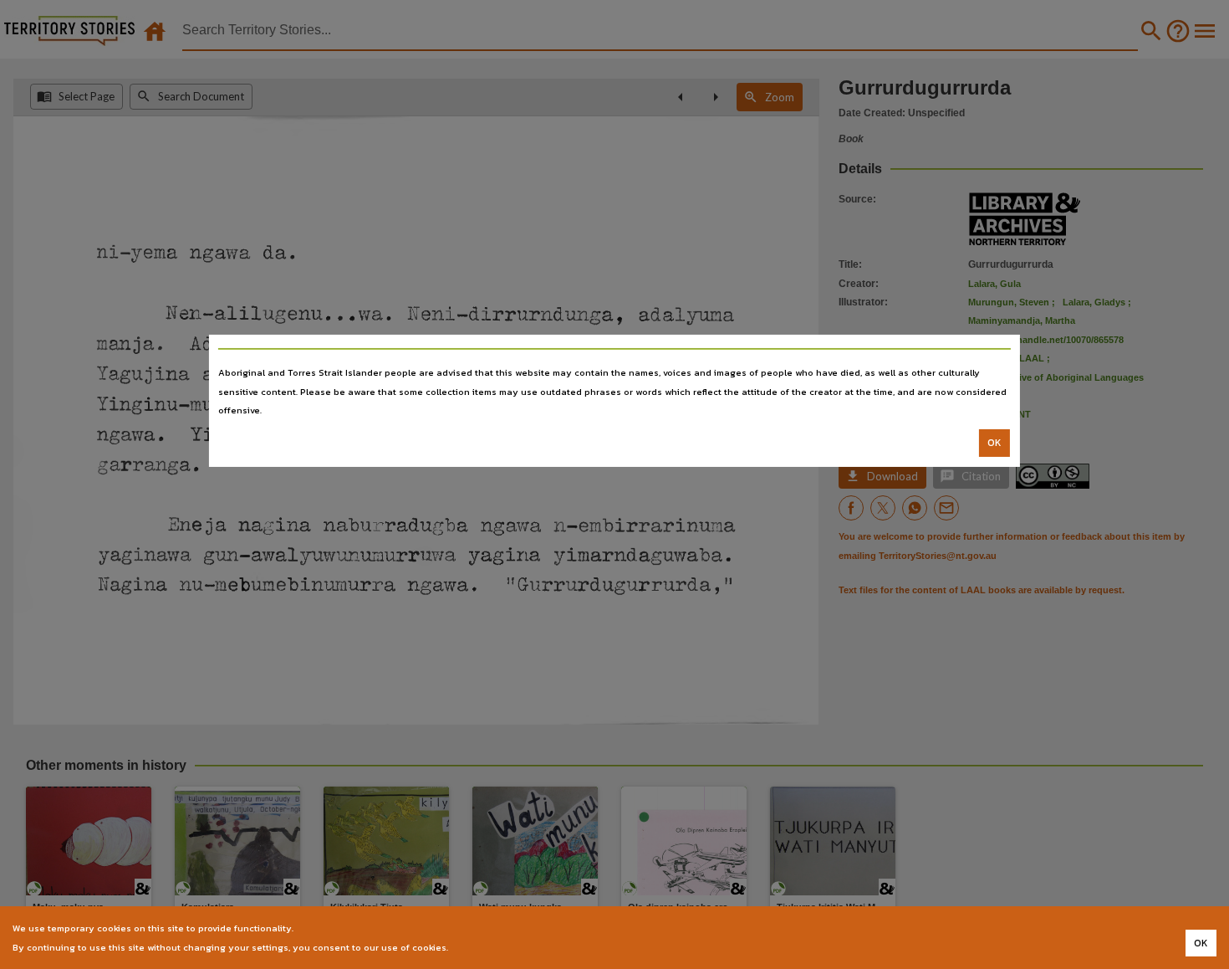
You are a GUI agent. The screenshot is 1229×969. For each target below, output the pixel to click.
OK (994, 442)
